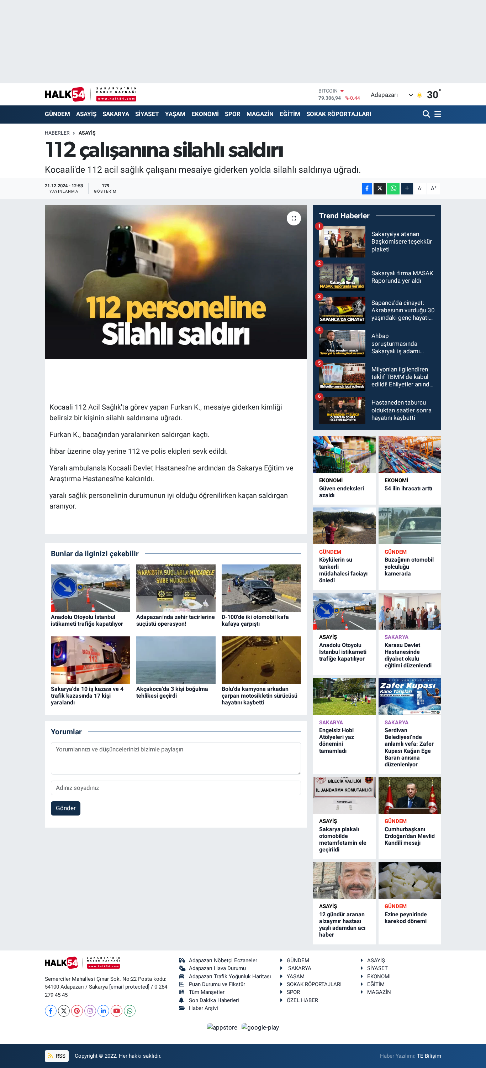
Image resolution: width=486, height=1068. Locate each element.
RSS (59, 1056)
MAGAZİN (260, 114)
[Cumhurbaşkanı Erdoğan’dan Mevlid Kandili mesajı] (410, 795)
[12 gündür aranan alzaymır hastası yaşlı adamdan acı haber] (344, 880)
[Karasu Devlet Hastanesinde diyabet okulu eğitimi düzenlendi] (410, 611)
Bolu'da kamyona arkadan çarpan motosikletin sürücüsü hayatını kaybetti (259, 696)
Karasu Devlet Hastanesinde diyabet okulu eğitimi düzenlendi (408, 655)
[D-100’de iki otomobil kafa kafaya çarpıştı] (261, 587)
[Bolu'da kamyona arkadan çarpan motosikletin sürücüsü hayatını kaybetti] (261, 659)
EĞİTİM (290, 114)
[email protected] (129, 987)
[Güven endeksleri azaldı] (344, 454)
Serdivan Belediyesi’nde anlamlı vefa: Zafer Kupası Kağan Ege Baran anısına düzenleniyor (409, 747)
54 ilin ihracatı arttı (408, 488)
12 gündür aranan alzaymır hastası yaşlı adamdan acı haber (342, 924)
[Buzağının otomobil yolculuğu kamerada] (410, 525)
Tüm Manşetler (206, 992)
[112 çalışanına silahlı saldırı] (176, 282)
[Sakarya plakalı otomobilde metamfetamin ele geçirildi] (344, 795)
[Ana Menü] (437, 114)
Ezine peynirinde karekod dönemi (406, 917)
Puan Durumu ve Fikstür (217, 984)
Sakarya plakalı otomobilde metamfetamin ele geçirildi (342, 839)
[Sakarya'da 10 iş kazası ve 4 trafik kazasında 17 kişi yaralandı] (90, 659)
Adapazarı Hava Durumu (217, 968)
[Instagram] (90, 1011)
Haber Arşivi (203, 1008)
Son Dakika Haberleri (214, 1000)
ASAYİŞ (86, 114)
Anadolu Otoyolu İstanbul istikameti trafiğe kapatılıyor (87, 620)
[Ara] (427, 114)
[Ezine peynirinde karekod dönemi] (410, 880)
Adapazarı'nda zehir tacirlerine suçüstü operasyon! (175, 620)
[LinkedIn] (103, 1011)
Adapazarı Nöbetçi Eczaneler (223, 960)
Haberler (57, 133)
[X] (64, 1011)
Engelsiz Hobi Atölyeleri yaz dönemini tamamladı (336, 740)
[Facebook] (51, 1011)
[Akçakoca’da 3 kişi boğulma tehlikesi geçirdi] (176, 659)
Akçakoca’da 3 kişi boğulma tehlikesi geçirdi (172, 692)
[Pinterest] (77, 1011)
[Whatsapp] (130, 1011)
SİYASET (147, 114)
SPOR (233, 114)
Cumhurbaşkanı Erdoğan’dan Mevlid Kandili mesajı (410, 836)
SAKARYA (115, 114)
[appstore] (223, 1027)
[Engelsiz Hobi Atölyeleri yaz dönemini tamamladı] (344, 696)
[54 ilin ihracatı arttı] (410, 454)
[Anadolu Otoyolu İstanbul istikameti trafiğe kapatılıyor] (90, 587)
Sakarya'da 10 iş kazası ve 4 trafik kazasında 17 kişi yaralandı (87, 696)
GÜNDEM (57, 114)
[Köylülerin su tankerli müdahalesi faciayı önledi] (344, 525)
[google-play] (260, 1027)
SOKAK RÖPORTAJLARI (338, 114)
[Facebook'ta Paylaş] (367, 188)
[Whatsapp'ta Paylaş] (393, 188)
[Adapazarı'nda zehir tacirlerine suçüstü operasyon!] (176, 587)
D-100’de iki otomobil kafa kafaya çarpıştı (255, 620)
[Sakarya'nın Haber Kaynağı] (90, 94)
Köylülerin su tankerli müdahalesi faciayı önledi (343, 570)
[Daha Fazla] (407, 188)
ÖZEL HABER (302, 1000)
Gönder (66, 808)
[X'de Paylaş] (380, 188)
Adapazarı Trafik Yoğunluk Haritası (230, 976)
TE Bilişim (429, 1056)
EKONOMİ (205, 114)
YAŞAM (175, 114)
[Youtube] (116, 1011)
